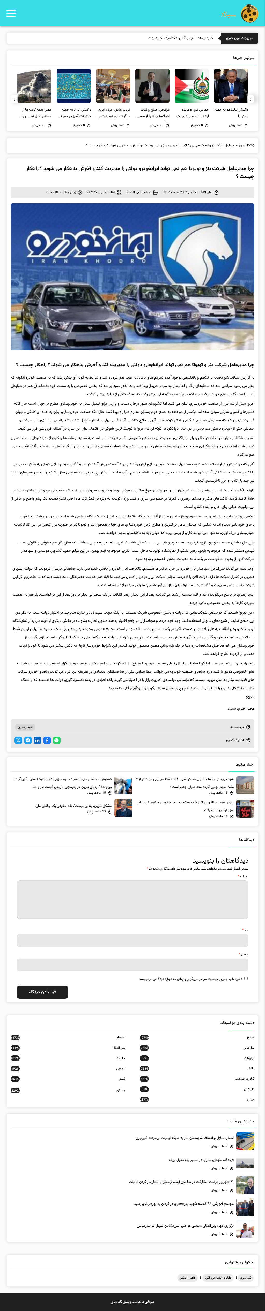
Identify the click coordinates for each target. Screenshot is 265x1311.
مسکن (68, 1090)
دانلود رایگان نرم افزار (218, 1278)
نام (245, 930)
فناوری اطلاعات (197, 1079)
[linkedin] (37, 740)
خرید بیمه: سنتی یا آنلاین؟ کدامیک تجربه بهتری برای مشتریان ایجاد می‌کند (161, 38)
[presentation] (250, 99)
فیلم (68, 1079)
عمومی (68, 1068)
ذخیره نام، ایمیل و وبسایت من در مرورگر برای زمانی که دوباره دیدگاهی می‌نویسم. (190, 979)
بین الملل (68, 1048)
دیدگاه (243, 876)
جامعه (68, 1058)
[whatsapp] (57, 740)
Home (250, 145)
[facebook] (47, 740)
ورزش (197, 1099)
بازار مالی (197, 1048)
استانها (197, 1037)
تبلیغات (198, 1058)
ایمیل (243, 954)
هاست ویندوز (132, 1302)
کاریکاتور (198, 1089)
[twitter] (18, 740)
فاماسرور (245, 1278)
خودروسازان (25, 727)
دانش (197, 1068)
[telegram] (28, 740)
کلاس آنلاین (187, 1278)
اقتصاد (130, 192)
